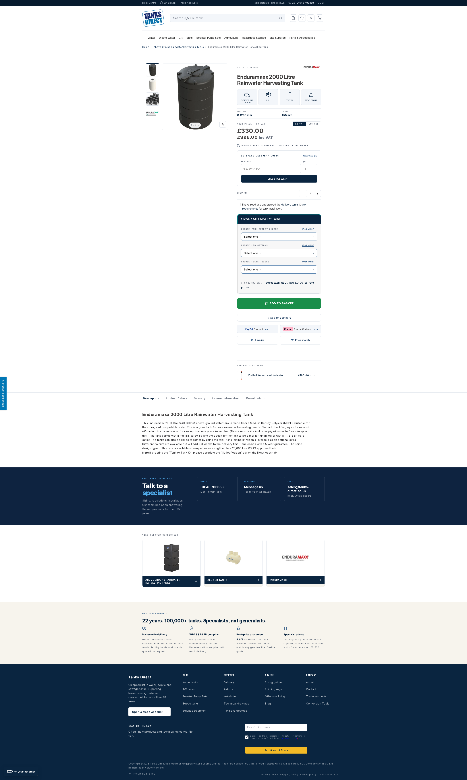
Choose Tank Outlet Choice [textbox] (279, 228)
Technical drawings (236, 703)
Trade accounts (316, 696)
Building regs (273, 689)
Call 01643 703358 (303, 2)
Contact (311, 689)
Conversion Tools (317, 703)
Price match (302, 340)
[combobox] (227, 18)
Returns (229, 689)
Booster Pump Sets (195, 696)
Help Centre (149, 2)
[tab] (152, 69)
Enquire (260, 340)
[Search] (281, 18)
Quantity (242, 193)
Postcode (246, 161)
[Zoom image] (222, 124)
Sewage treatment (195, 710)
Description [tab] (151, 398)
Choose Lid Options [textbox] (279, 245)
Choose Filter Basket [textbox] (279, 261)
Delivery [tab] (199, 398)
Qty (304, 161)
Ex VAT (299, 124)
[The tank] (308, 245)
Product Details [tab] (176, 398)
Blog (268, 703)
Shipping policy (289, 774)
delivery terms (289, 204)
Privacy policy (269, 774)
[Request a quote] (293, 18)
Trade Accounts (188, 2)
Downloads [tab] (255, 398)
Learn (267, 329)
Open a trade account (149, 711)
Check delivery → (279, 178)
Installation (231, 696)
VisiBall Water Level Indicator (266, 375)
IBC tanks (189, 689)
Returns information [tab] (226, 398)
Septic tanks (191, 703)
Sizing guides (274, 682)
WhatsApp (170, 2)
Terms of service (328, 774)
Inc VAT (313, 124)
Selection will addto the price (277, 285)
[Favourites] (302, 18)
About (310, 682)
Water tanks (190, 682)
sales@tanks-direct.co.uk (269, 2)
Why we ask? (310, 155)
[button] (319, 18)
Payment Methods (235, 710)
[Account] (310, 18)
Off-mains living (275, 696)
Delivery (229, 682)
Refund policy (308, 774)
